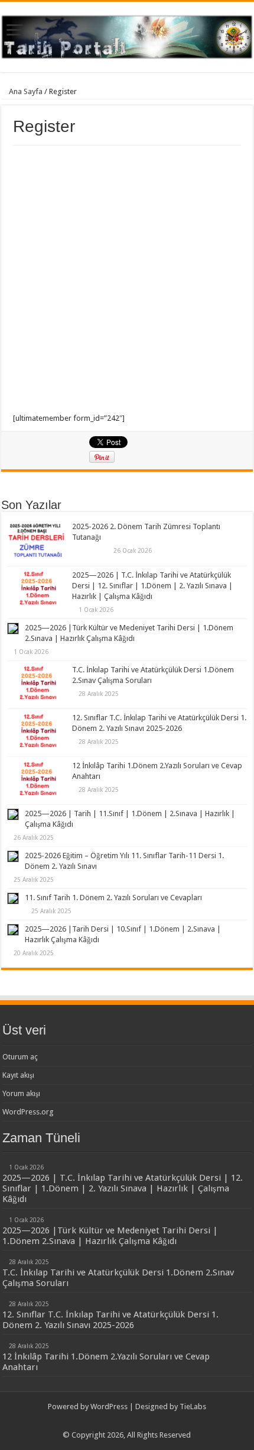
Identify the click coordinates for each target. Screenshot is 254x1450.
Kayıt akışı (18, 1075)
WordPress (109, 1406)
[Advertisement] (127, 279)
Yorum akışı (21, 1093)
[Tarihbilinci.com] (127, 35)
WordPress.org (28, 1111)
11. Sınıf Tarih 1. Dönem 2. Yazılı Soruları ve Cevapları (113, 897)
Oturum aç (20, 1056)
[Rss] (126, 1421)
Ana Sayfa (25, 91)
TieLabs (193, 1406)
